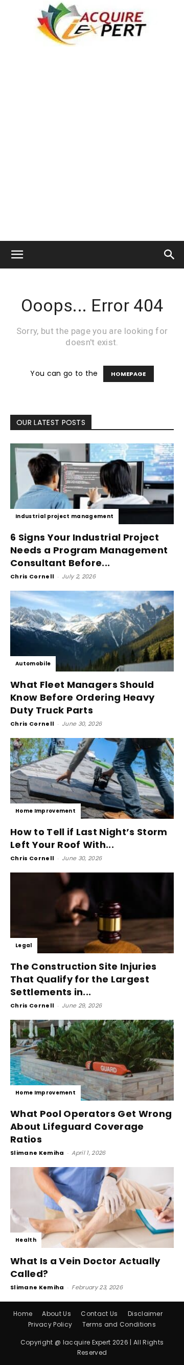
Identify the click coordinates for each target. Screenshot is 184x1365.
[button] (17, 254)
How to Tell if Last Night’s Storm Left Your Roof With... (89, 838)
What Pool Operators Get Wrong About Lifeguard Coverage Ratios (91, 1126)
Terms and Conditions (119, 1324)
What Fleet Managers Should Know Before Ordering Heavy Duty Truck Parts (82, 697)
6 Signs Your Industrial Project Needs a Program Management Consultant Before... (89, 550)
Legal (23, 945)
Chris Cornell (32, 576)
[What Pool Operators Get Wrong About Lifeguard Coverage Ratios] (92, 1060)
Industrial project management (64, 516)
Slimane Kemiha (37, 1153)
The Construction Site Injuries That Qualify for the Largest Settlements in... (83, 979)
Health (25, 1240)
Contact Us (99, 1313)
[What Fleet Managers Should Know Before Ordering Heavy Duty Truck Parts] (92, 631)
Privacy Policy (50, 1324)
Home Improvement (45, 811)
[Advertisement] (92, 144)
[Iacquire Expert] (92, 24)
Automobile (33, 663)
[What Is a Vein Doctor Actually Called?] (92, 1207)
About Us (56, 1313)
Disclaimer (145, 1313)
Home (22, 1313)
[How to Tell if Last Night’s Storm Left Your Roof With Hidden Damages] (92, 778)
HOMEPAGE (128, 374)
